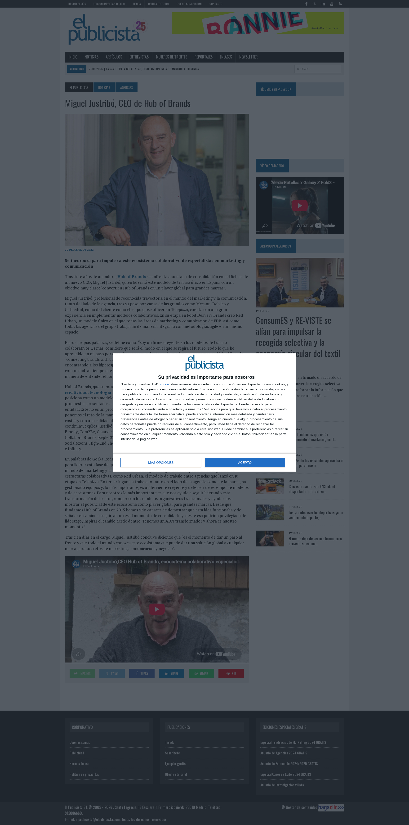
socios (164, 384)
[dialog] (204, 412)
